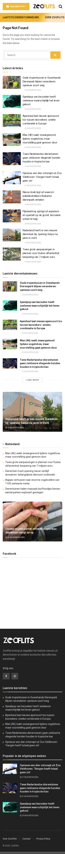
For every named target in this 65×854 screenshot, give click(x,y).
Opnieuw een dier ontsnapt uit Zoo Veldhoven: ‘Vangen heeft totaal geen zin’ (42, 176)
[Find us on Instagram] (14, 676)
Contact (26, 838)
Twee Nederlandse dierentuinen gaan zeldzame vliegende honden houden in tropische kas (41, 157)
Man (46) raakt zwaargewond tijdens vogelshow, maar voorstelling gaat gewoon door (40, 138)
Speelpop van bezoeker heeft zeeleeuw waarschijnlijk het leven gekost (41, 100)
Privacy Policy (43, 838)
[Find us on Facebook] (6, 676)
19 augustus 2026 (32, 243)
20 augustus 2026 (32, 205)
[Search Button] (60, 6)
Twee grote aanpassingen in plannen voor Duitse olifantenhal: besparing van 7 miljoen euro (41, 253)
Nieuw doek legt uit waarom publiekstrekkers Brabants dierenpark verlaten (38, 196)
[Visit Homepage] (44, 6)
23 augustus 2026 (32, 90)
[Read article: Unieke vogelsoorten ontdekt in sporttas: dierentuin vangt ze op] (32, 523)
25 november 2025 (16, 537)
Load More (32, 380)
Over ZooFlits (54, 17)
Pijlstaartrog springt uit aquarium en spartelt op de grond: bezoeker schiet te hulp (42, 215)
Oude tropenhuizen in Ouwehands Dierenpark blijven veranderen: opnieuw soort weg (42, 81)
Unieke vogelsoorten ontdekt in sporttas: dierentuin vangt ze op (31, 530)
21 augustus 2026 (32, 166)
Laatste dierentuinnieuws (21, 17)
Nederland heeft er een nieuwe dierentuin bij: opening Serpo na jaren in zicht (40, 234)
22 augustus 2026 (32, 128)
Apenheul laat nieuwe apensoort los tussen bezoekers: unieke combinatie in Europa (41, 119)
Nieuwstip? (17, 6)
